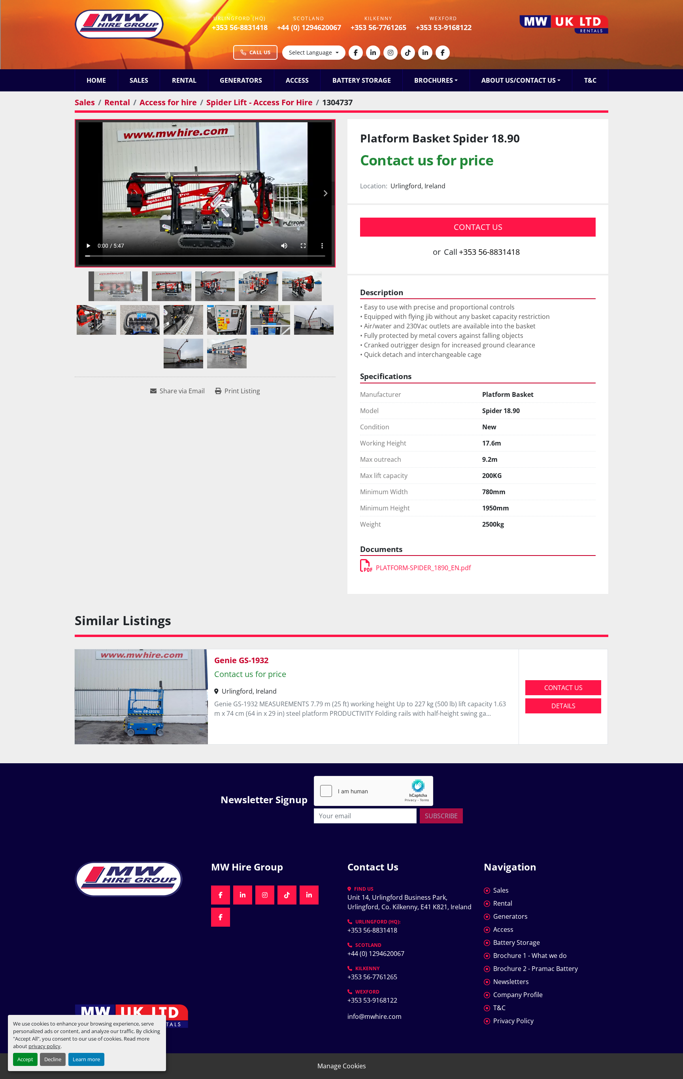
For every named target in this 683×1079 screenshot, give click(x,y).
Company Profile (518, 994)
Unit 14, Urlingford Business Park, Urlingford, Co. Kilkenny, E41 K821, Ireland (409, 902)
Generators (241, 80)
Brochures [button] (433, 80)
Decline (52, 1059)
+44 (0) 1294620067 (309, 27)
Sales (139, 80)
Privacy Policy (513, 1020)
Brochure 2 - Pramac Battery (535, 968)
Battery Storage (361, 80)
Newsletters (511, 981)
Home (96, 80)
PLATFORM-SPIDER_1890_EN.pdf (423, 567)
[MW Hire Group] (137, 879)
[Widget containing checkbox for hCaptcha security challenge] (373, 791)
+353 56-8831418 (240, 27)
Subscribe (441, 816)
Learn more (86, 1059)
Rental (184, 80)
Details (563, 706)
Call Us (259, 52)
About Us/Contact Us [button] (518, 80)
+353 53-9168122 (444, 27)
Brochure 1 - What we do (530, 955)
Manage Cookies (341, 1066)
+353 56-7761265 (378, 27)
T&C (590, 80)
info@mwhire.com (374, 1016)
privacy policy (44, 1046)
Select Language (310, 52)
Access (297, 80)
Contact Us (478, 227)
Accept (25, 1059)
